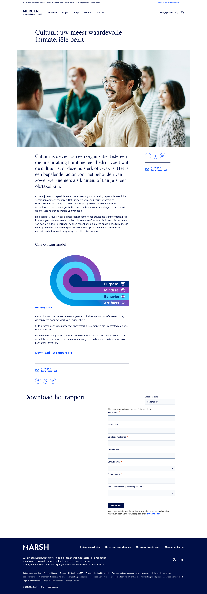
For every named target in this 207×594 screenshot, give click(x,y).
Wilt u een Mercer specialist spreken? (125, 486)
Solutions (52, 12)
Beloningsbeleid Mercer (162, 573)
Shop (76, 12)
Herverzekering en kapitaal (118, 547)
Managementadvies (174, 547)
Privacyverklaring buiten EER (71, 573)
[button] (183, 3)
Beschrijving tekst (42, 307)
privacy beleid (153, 513)
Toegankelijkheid (50, 573)
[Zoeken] (183, 12)
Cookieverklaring (29, 577)
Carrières (87, 12)
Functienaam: (114, 474)
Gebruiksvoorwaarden (32, 573)
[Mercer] (33, 12)
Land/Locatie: (114, 461)
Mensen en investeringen (148, 547)
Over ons (100, 12)
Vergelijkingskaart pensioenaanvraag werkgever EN (162, 577)
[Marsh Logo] (36, 547)
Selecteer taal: (151, 396)
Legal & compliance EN (53, 581)
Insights (65, 12)
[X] (174, 559)
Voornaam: (113, 412)
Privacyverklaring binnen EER (97, 573)
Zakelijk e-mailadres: (117, 437)
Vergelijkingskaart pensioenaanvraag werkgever (87, 577)
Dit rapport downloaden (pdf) (49, 369)
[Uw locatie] (177, 12)
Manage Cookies (72, 581)
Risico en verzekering (90, 547)
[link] (38, 380)
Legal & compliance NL (32, 581)
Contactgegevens (165, 12)
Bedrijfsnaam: (114, 449)
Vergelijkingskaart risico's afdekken (124, 577)
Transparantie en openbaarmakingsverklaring (131, 573)
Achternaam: (114, 424)
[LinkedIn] (181, 559)
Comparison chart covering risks (52, 577)
